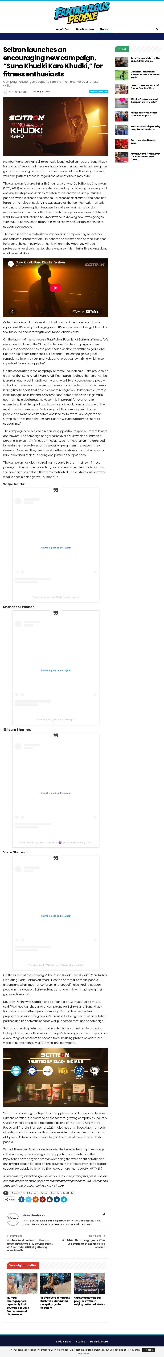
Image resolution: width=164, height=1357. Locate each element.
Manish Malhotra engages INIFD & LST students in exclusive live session (83, 1244)
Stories (104, 29)
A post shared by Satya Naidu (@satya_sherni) (55, 597)
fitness (14, 1193)
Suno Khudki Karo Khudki (62, 1193)
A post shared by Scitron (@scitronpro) (55, 719)
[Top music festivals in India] (121, 144)
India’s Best (62, 29)
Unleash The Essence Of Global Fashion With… (145, 87)
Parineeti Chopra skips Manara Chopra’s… (144, 114)
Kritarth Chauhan (29, 1193)
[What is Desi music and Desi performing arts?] (121, 103)
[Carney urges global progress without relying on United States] (89, 1283)
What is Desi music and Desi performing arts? (144, 101)
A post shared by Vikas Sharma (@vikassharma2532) (56, 965)
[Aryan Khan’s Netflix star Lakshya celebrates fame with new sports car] (121, 157)
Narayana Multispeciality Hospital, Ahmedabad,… (145, 128)
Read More (83, 1354)
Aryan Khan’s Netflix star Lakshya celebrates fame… (145, 156)
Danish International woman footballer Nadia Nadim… (145, 74)
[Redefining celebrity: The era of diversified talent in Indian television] (121, 62)
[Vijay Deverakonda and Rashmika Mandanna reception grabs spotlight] (55, 1283)
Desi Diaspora (85, 29)
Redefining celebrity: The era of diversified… (145, 60)
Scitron (44, 1193)
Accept (149, 1350)
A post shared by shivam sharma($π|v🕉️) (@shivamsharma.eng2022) (55, 842)
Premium (103, 91)
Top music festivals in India (143, 142)
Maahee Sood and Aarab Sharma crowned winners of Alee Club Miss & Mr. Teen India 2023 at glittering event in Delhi (29, 1245)
